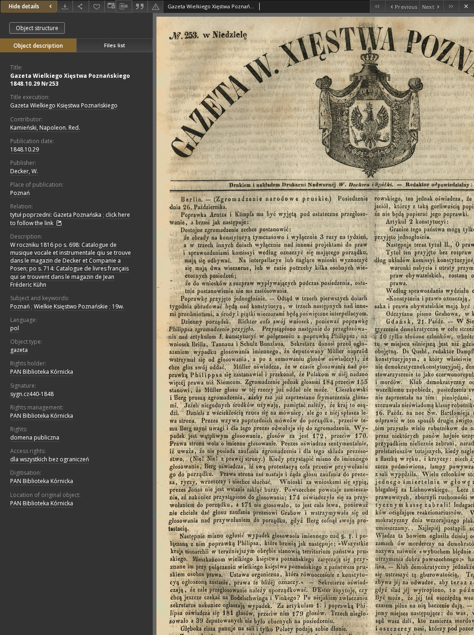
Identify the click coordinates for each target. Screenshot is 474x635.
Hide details (24, 6)
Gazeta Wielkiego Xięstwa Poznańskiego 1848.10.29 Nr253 (70, 80)
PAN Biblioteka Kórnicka (41, 372)
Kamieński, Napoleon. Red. (45, 128)
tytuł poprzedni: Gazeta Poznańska (55, 215)
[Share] (80, 6)
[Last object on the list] (451, 6)
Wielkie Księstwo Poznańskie (71, 306)
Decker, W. (24, 171)
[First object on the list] (377, 6)
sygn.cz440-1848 (32, 394)
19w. (118, 306)
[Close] (466, 6)
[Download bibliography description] (123, 6)
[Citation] (140, 6)
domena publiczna (34, 437)
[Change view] (110, 6)
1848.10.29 (24, 149)
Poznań (20, 193)
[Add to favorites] (97, 6)
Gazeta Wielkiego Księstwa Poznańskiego (64, 105)
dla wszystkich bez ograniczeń (49, 459)
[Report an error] (155, 6)
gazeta (19, 350)
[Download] (65, 6)
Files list (114, 45)
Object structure (37, 28)
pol (14, 328)
